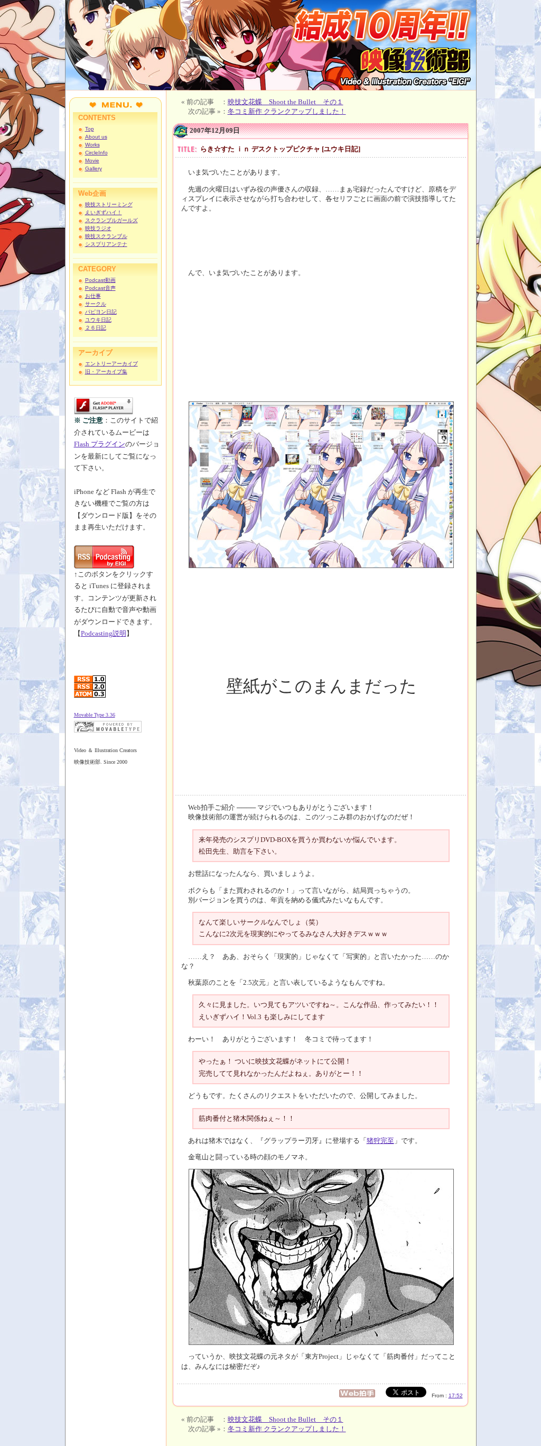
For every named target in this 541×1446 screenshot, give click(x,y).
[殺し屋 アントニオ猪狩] (321, 1256)
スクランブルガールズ (111, 220)
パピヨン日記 (101, 312)
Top (89, 129)
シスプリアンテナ (106, 244)
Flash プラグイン (99, 444)
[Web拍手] (359, 1395)
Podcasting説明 (103, 633)
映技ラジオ (98, 228)
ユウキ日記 (98, 320)
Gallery (93, 168)
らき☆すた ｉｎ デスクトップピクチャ (260, 149)
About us (96, 137)
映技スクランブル (106, 236)
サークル (95, 304)
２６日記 (95, 328)
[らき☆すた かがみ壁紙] (321, 484)
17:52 (456, 1395)
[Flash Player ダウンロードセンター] (103, 412)
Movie (92, 160)
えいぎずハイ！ (103, 212)
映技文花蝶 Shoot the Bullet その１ (285, 102)
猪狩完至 (380, 1141)
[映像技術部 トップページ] (271, 87)
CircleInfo (96, 152)
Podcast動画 (100, 280)
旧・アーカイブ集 (106, 371)
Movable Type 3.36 (94, 715)
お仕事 (93, 296)
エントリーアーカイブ (111, 364)
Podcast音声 (100, 288)
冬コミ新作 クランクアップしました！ (287, 111)
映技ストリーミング (109, 204)
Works (92, 145)
